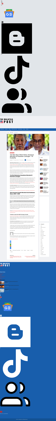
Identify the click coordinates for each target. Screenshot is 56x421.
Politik (1, 275)
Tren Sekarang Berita (43, 254)
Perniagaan (42, 249)
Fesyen (41, 242)
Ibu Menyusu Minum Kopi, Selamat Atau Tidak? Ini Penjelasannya (46, 191)
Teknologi (42, 253)
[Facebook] (22, 241)
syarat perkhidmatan (5, 413)
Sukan (1, 278)
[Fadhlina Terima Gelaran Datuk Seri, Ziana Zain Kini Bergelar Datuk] (41, 179)
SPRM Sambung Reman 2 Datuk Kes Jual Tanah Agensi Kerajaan (45, 183)
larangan (28, 250)
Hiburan (42, 243)
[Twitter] (22, 242)
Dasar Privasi (1, 413)
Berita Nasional (42, 231)
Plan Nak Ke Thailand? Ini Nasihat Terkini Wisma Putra (45, 164)
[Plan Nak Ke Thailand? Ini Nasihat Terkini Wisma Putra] (41, 165)
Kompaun (25, 250)
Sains (41, 250)
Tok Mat (11, 251)
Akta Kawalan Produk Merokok (16, 250)
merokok (32, 250)
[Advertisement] (14, 126)
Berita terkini (1, 273)
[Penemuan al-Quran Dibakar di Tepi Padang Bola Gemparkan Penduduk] (41, 173)
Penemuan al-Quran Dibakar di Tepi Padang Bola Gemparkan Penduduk (46, 174)
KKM (22, 250)
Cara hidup (42, 238)
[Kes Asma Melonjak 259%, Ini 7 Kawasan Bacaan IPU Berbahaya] (41, 169)
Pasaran (42, 246)
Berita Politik (11, 132)
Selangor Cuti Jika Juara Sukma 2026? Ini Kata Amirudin (45, 187)
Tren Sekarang (2, 277)
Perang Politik (42, 247)
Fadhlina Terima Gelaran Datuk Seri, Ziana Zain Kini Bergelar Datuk (45, 179)
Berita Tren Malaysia (43, 235)
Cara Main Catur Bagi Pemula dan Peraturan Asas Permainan (45, 160)
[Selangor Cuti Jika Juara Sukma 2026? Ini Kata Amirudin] (41, 188)
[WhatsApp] (22, 244)
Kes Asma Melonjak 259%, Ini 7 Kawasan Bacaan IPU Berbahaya (45, 169)
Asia (41, 228)
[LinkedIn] (22, 247)
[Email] (22, 243)
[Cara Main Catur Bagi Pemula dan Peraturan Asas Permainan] (41, 160)
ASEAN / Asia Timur (43, 227)
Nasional (1, 274)
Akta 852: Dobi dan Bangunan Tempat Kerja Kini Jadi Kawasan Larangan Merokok (24, 190)
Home (8, 132)
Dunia (41, 239)
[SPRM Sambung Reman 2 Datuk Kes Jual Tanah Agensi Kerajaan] (41, 183)
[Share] (22, 248)
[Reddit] (22, 246)
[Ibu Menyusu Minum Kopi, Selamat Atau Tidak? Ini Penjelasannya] (41, 191)
